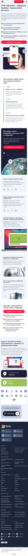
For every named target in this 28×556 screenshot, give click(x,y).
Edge (2, 482)
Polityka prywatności (6, 527)
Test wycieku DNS (5, 512)
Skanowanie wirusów (6, 514)
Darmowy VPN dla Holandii (19, 463)
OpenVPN (3, 490)
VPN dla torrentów (19, 501)
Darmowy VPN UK (5, 462)
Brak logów (3, 448)
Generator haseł (4, 516)
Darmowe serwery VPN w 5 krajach (7, 460)
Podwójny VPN (4, 452)
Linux (16, 486)
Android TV (17, 490)
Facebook (13, 534)
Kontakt (3, 521)
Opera (16, 482)
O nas (16, 521)
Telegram (5, 534)
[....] (2, 1)
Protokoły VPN (4, 453)
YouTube (5, 536)
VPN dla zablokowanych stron (20, 504)
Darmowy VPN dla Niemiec (5, 466)
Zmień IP (3, 450)
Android (16, 474)
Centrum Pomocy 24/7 (6, 529)
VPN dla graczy (18, 498)
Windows (17, 484)
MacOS (2, 486)
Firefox (16, 480)
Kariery (2, 523)
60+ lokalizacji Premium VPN (7, 469)
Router (16, 488)
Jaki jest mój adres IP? (20, 514)
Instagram (12, 536)
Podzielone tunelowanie (20, 448)
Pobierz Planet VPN (19, 1)
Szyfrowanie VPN (19, 452)
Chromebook (4, 488)
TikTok (4, 539)
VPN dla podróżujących (6, 504)
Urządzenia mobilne (5, 474)
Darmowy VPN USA (19, 459)
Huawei (3, 478)
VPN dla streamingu (6, 496)
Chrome (3, 480)
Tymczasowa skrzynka (20, 516)
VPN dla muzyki (5, 498)
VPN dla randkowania (6, 507)
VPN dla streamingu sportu (19, 496)
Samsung (17, 476)
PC (1, 484)
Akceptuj (14, 554)
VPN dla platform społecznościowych (5, 501)
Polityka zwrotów (19, 525)
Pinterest (20, 536)
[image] (2, 391)
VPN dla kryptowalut (20, 507)
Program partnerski (19, 523)
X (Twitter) (20, 534)
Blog (16, 529)
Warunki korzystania (6, 525)
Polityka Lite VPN (19, 527)
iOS (2, 476)
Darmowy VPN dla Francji (21, 465)
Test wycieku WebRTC (20, 512)
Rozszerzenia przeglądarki (21, 478)
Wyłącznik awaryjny (19, 450)
